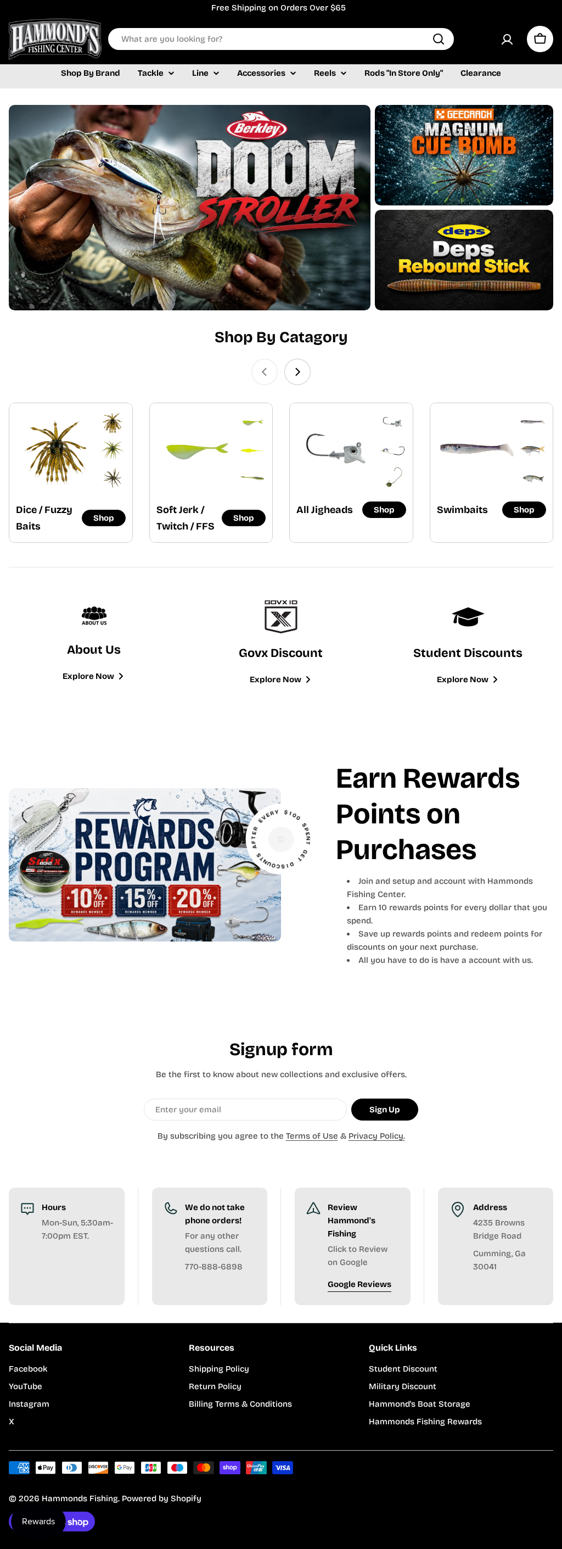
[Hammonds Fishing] (189, 207)
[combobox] (281, 39)
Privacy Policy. (377, 1136)
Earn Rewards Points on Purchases (428, 814)
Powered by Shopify (161, 1498)
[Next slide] (297, 372)
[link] (112, 423)
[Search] (438, 39)
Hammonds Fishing (80, 1498)
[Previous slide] (264, 372)
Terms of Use (312, 1136)
